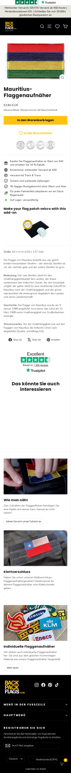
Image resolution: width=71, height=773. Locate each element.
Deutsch (13, 759)
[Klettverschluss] (35, 548)
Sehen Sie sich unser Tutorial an (23, 521)
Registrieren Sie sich (24, 728)
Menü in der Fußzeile (25, 704)
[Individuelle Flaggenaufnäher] (35, 623)
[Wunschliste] (57, 26)
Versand (24, 109)
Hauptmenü (14, 715)
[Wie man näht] (35, 476)
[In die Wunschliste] (42, 401)
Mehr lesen (13, 667)
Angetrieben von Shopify (35, 769)
